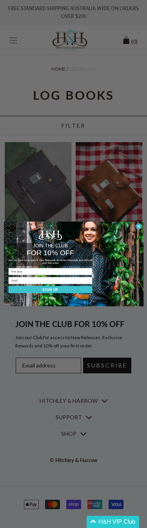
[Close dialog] (139, 226)
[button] (113, 522)
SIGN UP (50, 290)
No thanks (50, 298)
